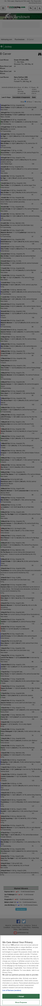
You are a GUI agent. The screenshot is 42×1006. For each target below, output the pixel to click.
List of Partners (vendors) (11, 990)
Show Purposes (21, 1002)
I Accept (21, 996)
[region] (21, 970)
